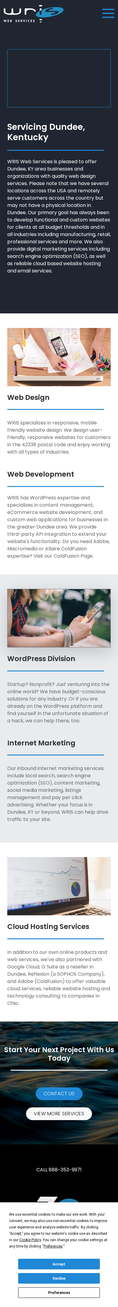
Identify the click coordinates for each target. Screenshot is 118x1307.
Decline (59, 1278)
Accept (59, 1264)
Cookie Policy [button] (30, 1240)
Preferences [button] (53, 1246)
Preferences (59, 1293)
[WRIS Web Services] (34, 13)
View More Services (59, 1113)
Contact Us (59, 1093)
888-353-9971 (65, 1169)
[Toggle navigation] (107, 14)
